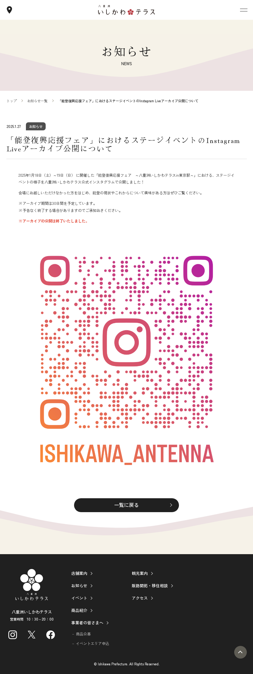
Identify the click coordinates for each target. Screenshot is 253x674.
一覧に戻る (126, 504)
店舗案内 (79, 573)
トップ (11, 100)
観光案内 (140, 573)
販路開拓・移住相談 (150, 585)
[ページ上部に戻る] (240, 652)
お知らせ (79, 585)
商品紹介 (79, 610)
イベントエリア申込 (92, 643)
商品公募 (83, 633)
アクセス (140, 598)
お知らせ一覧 (37, 100)
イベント (79, 598)
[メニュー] (243, 10)
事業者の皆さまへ (87, 623)
